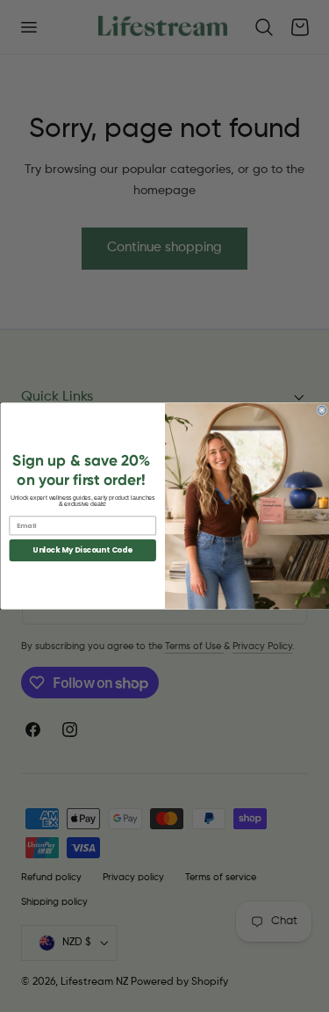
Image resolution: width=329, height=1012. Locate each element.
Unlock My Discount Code (82, 550)
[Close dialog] (322, 410)
